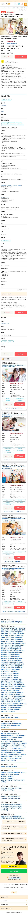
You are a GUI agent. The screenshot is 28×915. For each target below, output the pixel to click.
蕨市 (6, 684)
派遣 (9, 717)
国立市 (8, 641)
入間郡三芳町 (4, 692)
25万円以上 (10, 798)
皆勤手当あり (11, 758)
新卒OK (21, 750)
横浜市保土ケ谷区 (11, 650)
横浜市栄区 (11, 656)
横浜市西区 (12, 648)
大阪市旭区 (3, 709)
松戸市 (20, 694)
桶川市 (11, 686)
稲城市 (23, 643)
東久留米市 (8, 643)
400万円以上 (11, 788)
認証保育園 (3, 725)
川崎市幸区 (3, 660)
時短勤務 (8, 766)
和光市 (2, 686)
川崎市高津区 (18, 660)
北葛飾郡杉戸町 (20, 692)
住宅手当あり (17, 756)
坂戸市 (12, 688)
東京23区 (3, 628)
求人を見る (20, 404)
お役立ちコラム (4, 904)
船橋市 (11, 694)
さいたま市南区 (14, 677)
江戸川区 (11, 635)
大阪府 (20, 622)
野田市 (2, 696)
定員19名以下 (21, 745)
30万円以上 (4, 798)
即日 (17, 743)
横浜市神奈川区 (5, 648)
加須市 (19, 681)
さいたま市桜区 (14, 675)
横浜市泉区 (17, 656)
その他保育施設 (5, 727)
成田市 (6, 696)
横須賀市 (3, 665)
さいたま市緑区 (5, 679)
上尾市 (17, 683)
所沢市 (15, 681)
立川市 (21, 635)
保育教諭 (3, 818)
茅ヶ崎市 (3, 667)
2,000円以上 (4, 804)
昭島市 (16, 637)
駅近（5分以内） (15, 733)
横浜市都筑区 (11, 658)
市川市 (6, 694)
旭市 (19, 696)
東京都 (2, 622)
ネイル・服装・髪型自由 (7, 741)
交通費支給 (15, 185)
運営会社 (22, 887)
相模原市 (11, 647)
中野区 (20, 631)
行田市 (11, 681)
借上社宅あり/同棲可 (19, 780)
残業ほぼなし (12, 735)
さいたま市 (3, 703)
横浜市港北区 (11, 652)
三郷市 (8, 688)
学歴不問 (16, 750)
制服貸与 (20, 185)
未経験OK (3, 750)
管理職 (9, 733)
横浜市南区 (3, 650)
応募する (20, 56)
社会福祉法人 (22, 743)
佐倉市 (11, 696)
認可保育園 (18, 723)
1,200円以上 (18, 808)
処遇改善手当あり (5, 760)
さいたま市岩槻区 (14, 679)
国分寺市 (3, 641)
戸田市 (10, 684)
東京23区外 (9, 628)
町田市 (2, 639)
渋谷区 (16, 631)
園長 (2, 733)
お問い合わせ (16, 887)
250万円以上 (11, 790)
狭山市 (13, 683)
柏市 (2, 698)
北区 (10, 633)
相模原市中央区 (12, 664)
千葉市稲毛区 (20, 705)
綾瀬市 (17, 669)
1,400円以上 (4, 808)
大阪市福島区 (18, 707)
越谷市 (2, 684)
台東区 (11, 630)
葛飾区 (6, 635)
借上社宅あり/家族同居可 (7, 780)
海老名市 (8, 669)
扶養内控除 (3, 739)
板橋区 (18, 633)
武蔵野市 (3, 637)
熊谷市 (2, 681)
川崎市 (6, 647)
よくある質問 (4, 900)
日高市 (16, 688)
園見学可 (23, 754)
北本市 (19, 686)
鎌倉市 (12, 665)
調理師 (19, 816)
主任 (5, 733)
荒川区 (14, 633)
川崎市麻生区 (19, 662)
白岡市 (9, 690)
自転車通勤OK (4, 735)
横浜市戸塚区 (19, 652)
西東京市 (14, 645)
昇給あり (7, 197)
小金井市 (7, 639)
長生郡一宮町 (17, 701)
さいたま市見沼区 (15, 673)
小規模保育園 (4, 723)
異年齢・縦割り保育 (19, 748)
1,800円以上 (18, 804)
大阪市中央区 (4, 711)
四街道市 (17, 700)
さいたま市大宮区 (5, 673)
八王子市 (17, 635)
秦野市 (12, 667)
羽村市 (2, 645)
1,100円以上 (4, 810)
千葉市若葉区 (4, 705)
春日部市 (8, 683)
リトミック (10, 748)
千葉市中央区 (22, 703)
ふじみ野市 (3, 690)
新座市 (6, 686)
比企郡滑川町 (11, 692)
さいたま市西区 (5, 671)
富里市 (11, 701)
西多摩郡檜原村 (21, 645)
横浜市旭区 (11, 654)
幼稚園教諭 (14, 816)
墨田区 (15, 630)
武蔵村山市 (14, 643)
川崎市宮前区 (11, 662)
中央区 (20, 628)
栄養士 (2, 816)
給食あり (23, 772)
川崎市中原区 (10, 660)
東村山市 (21, 639)
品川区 (23, 630)
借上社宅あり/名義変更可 (7, 778)
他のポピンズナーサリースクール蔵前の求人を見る (14, 459)
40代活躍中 (4, 754)
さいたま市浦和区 (5, 677)
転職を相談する (14, 866)
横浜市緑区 (17, 654)
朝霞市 (18, 684)
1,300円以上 (11, 808)
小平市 (12, 639)
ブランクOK (10, 750)
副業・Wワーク (11, 739)
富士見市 (3, 688)
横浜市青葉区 (4, 658)
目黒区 (2, 631)
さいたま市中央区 (5, 675)
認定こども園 (11, 723)
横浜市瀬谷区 (4, 656)
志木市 (22, 684)
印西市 (2, 701)
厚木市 (16, 667)
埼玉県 (12, 622)
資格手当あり (19, 758)
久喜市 (15, 686)
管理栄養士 (8, 816)
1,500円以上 (18, 806)
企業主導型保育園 (11, 725)
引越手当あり (4, 758)
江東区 (19, 630)
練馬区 (22, 633)
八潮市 (23, 686)
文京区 (6, 630)
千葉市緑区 (3, 707)
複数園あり (14, 745)
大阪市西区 (10, 709)
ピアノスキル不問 (12, 737)
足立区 (2, 635)
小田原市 (21, 665)
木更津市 (16, 694)
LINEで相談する (14, 871)
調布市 (20, 637)
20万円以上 (17, 798)
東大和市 (21, 641)
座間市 (13, 669)
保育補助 (20, 737)
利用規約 (16, 884)
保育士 (2, 111)
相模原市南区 (20, 664)
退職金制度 (3, 185)
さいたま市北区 (13, 671)
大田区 (6, 631)
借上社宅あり (9, 774)
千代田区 (15, 628)
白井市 (6, 701)
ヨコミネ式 (22, 746)
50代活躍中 (10, 754)
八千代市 (15, 698)
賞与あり (3, 197)
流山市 (10, 698)
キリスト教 (3, 748)
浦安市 (12, 700)
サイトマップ (11, 884)
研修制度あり (9, 185)
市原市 (5, 698)
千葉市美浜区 (15, 703)
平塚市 (8, 665)
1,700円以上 (4, 806)
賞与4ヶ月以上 (4, 756)
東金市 (15, 696)
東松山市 (3, 683)
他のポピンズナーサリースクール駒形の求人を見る (14, 511)
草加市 (21, 683)
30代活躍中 (18, 752)
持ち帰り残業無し (21, 735)
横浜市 (2, 647)
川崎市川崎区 (19, 658)
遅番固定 (3, 766)
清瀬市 (2, 643)
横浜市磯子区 (20, 650)
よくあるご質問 (4, 884)
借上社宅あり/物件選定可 (7, 776)
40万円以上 (10, 796)
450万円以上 (4, 788)
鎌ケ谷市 (3, 700)
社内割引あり (4, 782)
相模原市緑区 (4, 664)
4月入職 (13, 743)
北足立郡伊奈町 (15, 690)
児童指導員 (9, 818)
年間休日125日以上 (18, 741)
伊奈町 (9, 703)
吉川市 (20, 688)
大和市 (20, 667)
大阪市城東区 (17, 709)
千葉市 (2, 694)
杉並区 (2, 633)
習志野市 (23, 696)
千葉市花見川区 (12, 705)
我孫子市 (20, 698)
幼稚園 (2, 343)
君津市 (8, 700)
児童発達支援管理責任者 (19, 818)
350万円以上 (18, 788)
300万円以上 (4, 790)
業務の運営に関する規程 (8, 887)
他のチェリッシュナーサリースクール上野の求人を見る (14, 611)
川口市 (6, 681)
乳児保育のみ (4, 737)
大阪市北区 (11, 711)
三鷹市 (8, 637)
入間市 (14, 684)
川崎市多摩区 (4, 662)
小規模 (2, 746)
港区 (23, 628)
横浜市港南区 (4, 654)
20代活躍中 (12, 752)
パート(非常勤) (14, 717)
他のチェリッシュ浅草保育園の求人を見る (14, 408)
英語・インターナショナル (11, 746)
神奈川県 (7, 622)
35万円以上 (17, 796)
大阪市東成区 (10, 707)
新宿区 (2, 630)
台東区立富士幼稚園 (12, 43)
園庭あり (8, 745)
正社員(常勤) (3, 105)
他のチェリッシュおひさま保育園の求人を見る (14, 561)
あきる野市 (8, 645)
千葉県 (16, 622)
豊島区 (6, 633)
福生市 (12, 641)
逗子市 (8, 667)
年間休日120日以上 (5, 743)
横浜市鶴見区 (18, 647)
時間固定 (14, 766)
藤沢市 (16, 665)
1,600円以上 (11, 806)
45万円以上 (4, 796)
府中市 (12, 637)
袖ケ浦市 (22, 700)
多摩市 (19, 643)
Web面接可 (17, 754)
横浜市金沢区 (4, 652)
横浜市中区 (18, 648)
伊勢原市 (3, 669)
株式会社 (3, 745)
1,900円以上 (11, 804)
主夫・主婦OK (4, 752)
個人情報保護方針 (23, 884)
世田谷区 (11, 631)
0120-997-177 (15, 877)
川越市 (20, 679)
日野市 (16, 639)
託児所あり (16, 774)
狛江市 (16, 641)
